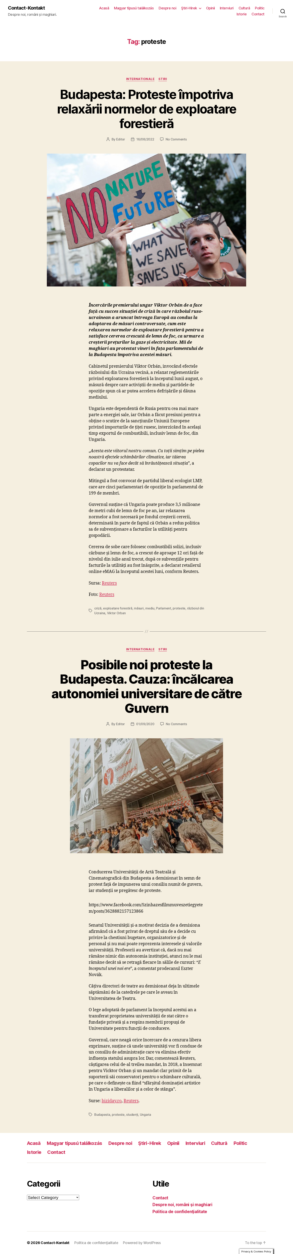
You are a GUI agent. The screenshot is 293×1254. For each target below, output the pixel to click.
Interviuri (227, 8)
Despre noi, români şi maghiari (182, 1204)
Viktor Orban (116, 613)
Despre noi (167, 8)
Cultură (244, 8)
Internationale (140, 79)
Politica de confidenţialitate (179, 1211)
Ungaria (145, 1115)
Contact (258, 14)
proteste (179, 608)
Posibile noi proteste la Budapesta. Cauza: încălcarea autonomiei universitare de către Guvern (146, 686)
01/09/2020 (145, 724)
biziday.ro (112, 1101)
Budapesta (102, 1115)
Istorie (242, 14)
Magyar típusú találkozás (134, 8)
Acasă (104, 8)
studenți (132, 1115)
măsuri (139, 608)
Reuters (109, 583)
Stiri (162, 79)
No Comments (176, 139)
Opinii (210, 8)
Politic (259, 8)
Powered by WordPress (142, 1243)
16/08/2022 (145, 139)
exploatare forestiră (117, 608)
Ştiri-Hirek (189, 8)
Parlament (163, 608)
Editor (120, 139)
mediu (149, 608)
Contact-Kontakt (26, 8)
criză (97, 608)
